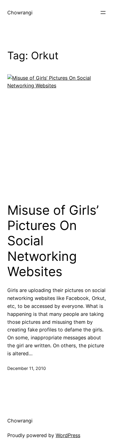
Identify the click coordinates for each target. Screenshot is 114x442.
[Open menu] (103, 12)
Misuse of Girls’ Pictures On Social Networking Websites (53, 241)
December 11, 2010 (26, 368)
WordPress (68, 435)
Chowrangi (20, 12)
